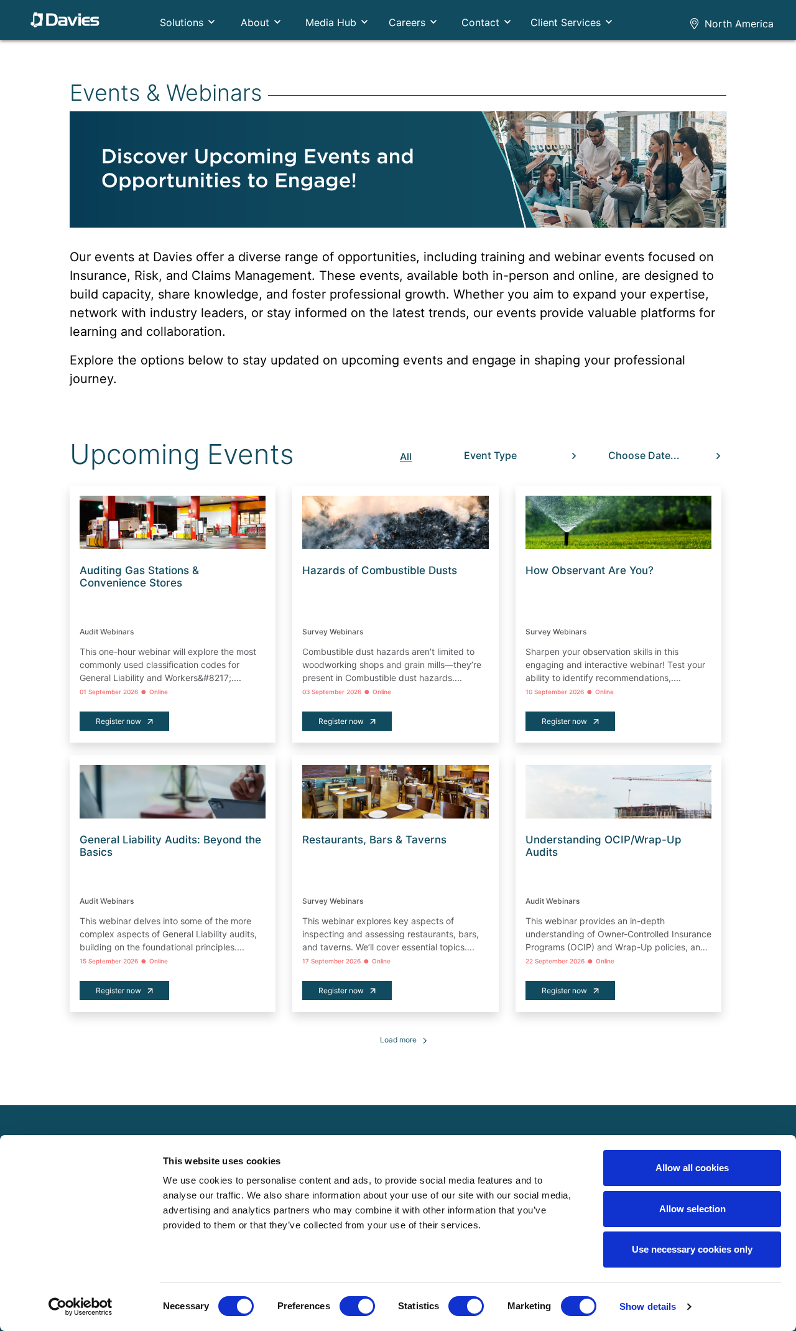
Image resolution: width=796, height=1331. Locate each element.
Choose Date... (644, 455)
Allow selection (692, 1208)
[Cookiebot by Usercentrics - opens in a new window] (80, 1306)
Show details (647, 1306)
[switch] (357, 1306)
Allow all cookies (692, 1167)
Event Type (490, 455)
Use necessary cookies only (692, 1249)
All (406, 456)
